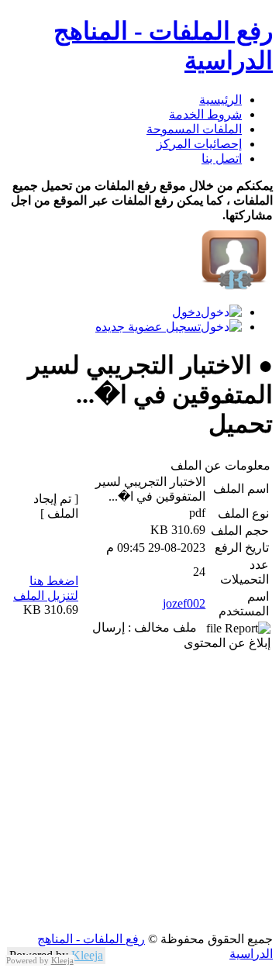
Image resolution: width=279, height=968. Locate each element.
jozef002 (184, 603)
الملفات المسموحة (194, 129)
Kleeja (87, 955)
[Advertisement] (139, 792)
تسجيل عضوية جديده (148, 326)
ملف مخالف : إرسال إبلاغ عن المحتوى (181, 635)
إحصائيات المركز (199, 143)
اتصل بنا (222, 158)
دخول (186, 312)
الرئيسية (220, 99)
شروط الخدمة (205, 114)
